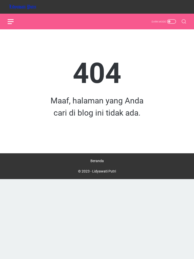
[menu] (14, 21)
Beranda (97, 161)
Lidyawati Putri (104, 171)
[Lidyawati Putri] (26, 7)
